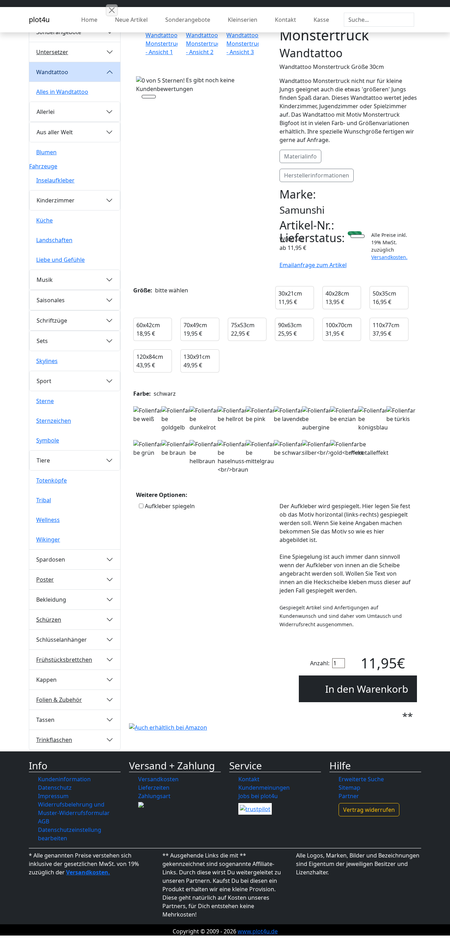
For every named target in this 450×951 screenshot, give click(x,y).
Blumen (46, 152)
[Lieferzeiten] (358, 237)
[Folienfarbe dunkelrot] (204, 419)
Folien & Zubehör (59, 700)
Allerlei (45, 112)
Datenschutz (55, 787)
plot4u (39, 19)
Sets (42, 341)
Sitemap (349, 787)
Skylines (47, 361)
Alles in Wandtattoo (62, 92)
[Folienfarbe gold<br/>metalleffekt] (359, 448)
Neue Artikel (131, 20)
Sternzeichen (53, 421)
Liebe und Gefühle (60, 260)
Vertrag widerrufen (369, 810)
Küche (44, 220)
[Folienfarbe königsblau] (373, 419)
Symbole (47, 440)
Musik (45, 280)
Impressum (53, 796)
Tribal (43, 500)
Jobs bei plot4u (258, 796)
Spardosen (50, 559)
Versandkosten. (389, 257)
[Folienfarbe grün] (148, 448)
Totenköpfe (51, 480)
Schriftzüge (52, 320)
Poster (45, 579)
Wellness (48, 520)
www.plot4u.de (258, 931)
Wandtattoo (52, 72)
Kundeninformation (64, 779)
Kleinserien (242, 20)
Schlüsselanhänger (61, 639)
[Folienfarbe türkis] (401, 414)
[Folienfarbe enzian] (345, 414)
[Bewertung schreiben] (149, 97)
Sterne (45, 401)
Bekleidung (51, 599)
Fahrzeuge (43, 166)
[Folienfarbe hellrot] (233, 414)
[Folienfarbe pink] (261, 414)
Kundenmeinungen (264, 787)
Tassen (45, 720)
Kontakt (285, 20)
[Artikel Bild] (162, 40)
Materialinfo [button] (300, 156)
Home (89, 20)
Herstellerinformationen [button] (316, 175)
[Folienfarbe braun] (176, 448)
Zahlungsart (154, 796)
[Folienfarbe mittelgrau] (261, 452)
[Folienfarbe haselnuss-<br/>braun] (233, 457)
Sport (44, 381)
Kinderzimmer (56, 200)
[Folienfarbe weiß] (148, 414)
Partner (349, 796)
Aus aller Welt (55, 132)
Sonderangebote (187, 20)
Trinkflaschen (54, 740)
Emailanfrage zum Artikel (313, 265)
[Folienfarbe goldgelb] (176, 419)
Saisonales (51, 300)
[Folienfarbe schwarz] (289, 448)
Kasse (321, 20)
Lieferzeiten (153, 787)
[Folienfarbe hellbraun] (204, 452)
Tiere (43, 460)
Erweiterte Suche (361, 779)
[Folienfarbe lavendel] (289, 414)
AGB (43, 821)
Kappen (46, 680)
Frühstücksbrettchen (64, 660)
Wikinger (48, 539)
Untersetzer (52, 52)
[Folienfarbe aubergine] (317, 419)
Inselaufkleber (55, 180)
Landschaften (54, 240)
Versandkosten (158, 779)
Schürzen (48, 619)
